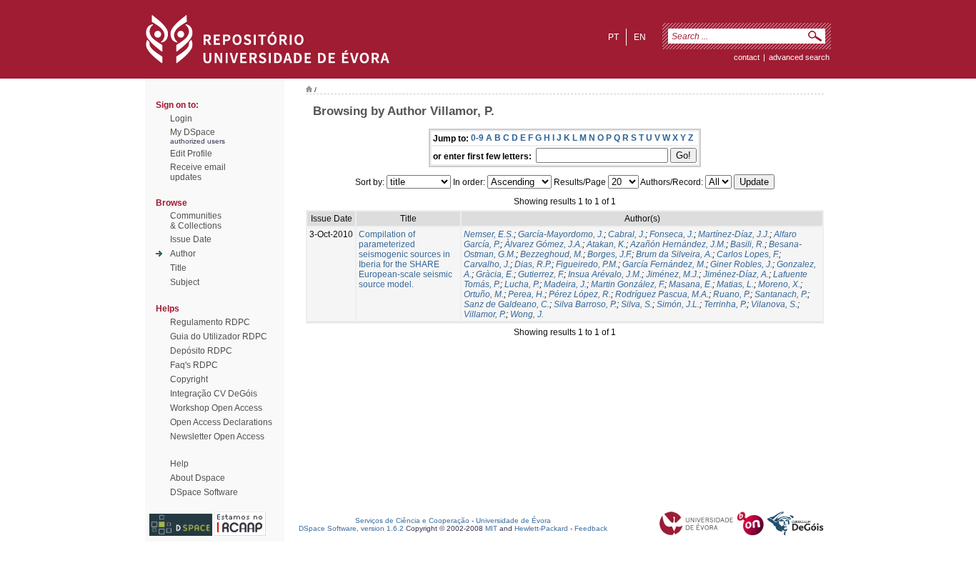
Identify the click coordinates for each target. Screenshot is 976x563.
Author (183, 254)
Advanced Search (799, 57)
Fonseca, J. (671, 234)
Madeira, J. (565, 284)
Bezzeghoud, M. (551, 254)
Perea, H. (526, 294)
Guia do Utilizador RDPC (218, 337)
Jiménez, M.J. (672, 274)
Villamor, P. (485, 314)
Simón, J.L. (678, 304)
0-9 (477, 138)
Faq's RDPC (194, 365)
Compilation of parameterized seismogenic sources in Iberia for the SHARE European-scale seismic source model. (405, 259)
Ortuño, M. (484, 294)
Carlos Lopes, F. (748, 254)
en (640, 37)
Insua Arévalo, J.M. (605, 274)
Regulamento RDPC (210, 322)
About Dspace (197, 478)
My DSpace (192, 132)
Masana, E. (690, 284)
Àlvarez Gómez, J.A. (543, 244)
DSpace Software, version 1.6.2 (351, 528)
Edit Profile (191, 154)
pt (613, 37)
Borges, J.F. (609, 254)
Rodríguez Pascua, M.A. (662, 294)
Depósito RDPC (201, 351)
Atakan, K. (606, 244)
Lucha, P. (521, 284)
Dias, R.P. (533, 264)
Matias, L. (735, 284)
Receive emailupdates (198, 172)
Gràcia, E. (495, 274)
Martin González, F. (627, 284)
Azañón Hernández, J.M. (678, 244)
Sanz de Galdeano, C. (506, 304)
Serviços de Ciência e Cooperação (412, 520)
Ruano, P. (731, 294)
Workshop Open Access (216, 408)
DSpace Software (204, 492)
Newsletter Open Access (217, 437)
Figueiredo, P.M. (587, 264)
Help (179, 464)
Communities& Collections (195, 221)
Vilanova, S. (774, 304)
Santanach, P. (781, 294)
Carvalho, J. (487, 264)
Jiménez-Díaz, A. (736, 274)
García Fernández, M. (664, 264)
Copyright (189, 379)
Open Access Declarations (221, 422)
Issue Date (190, 239)
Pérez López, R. (580, 294)
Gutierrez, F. (541, 274)
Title (178, 268)
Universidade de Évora (513, 520)
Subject (184, 282)
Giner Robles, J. (741, 264)
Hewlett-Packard (541, 528)
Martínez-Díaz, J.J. (734, 234)
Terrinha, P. (725, 304)
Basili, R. (747, 244)
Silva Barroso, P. (585, 304)
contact (747, 57)
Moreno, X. (779, 284)
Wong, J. (527, 314)
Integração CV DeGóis (213, 394)
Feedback (590, 528)
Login (181, 119)
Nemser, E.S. (489, 234)
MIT (491, 528)
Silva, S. (636, 304)
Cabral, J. (626, 234)
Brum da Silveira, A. (674, 254)
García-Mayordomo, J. (561, 234)
